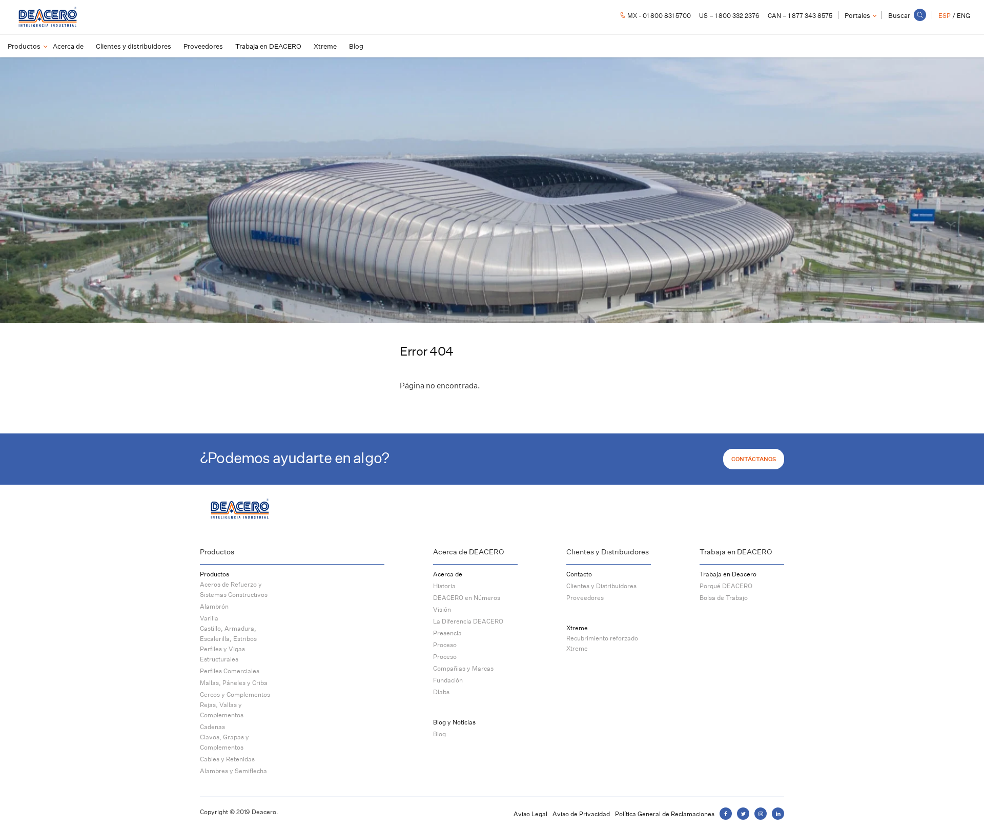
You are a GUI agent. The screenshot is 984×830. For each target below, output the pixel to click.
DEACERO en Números (466, 597)
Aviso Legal (530, 814)
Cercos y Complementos (235, 694)
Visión (442, 609)
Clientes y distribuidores (133, 46)
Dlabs (441, 692)
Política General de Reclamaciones (664, 814)
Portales (857, 15)
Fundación (448, 680)
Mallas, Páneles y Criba (234, 683)
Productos (24, 46)
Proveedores (203, 46)
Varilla (209, 618)
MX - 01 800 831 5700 (659, 15)
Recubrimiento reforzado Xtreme (602, 643)
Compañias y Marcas (463, 668)
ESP (944, 15)
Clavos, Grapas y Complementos (224, 742)
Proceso (445, 645)
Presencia (447, 633)
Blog (356, 46)
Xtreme (325, 46)
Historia (444, 586)
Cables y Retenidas (227, 759)
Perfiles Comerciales (229, 671)
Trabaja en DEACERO (268, 46)
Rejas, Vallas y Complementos (221, 710)
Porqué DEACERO (726, 586)
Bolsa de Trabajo (724, 597)
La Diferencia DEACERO (468, 621)
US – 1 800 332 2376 (729, 15)
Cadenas (212, 727)
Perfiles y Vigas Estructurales (222, 654)
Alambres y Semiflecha (233, 771)
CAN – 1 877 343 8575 (800, 15)
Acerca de (68, 46)
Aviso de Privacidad (581, 814)
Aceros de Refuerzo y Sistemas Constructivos (234, 589)
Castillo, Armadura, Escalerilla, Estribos (228, 633)
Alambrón (214, 606)
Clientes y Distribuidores (601, 586)
